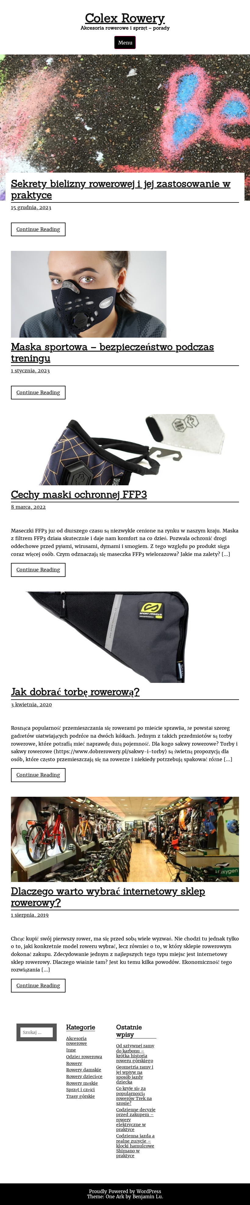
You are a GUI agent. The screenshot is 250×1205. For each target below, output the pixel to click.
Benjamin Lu (147, 1197)
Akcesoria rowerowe (76, 1041)
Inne (71, 1050)
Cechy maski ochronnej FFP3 (79, 494)
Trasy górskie (80, 1096)
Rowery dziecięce (84, 1076)
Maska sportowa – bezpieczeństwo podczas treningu (112, 352)
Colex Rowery (125, 18)
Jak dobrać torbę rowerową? (75, 691)
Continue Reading (41, 231)
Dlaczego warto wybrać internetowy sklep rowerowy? (108, 896)
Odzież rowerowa (84, 1056)
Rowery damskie (83, 1070)
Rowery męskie (82, 1083)
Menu (125, 43)
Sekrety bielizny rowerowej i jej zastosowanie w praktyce (120, 189)
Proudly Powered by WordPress (125, 1191)
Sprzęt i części (80, 1089)
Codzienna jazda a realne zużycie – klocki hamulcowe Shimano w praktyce (135, 1145)
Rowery (74, 1063)
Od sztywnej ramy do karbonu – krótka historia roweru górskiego (135, 1053)
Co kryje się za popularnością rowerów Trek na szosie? (134, 1096)
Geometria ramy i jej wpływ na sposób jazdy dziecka (134, 1074)
